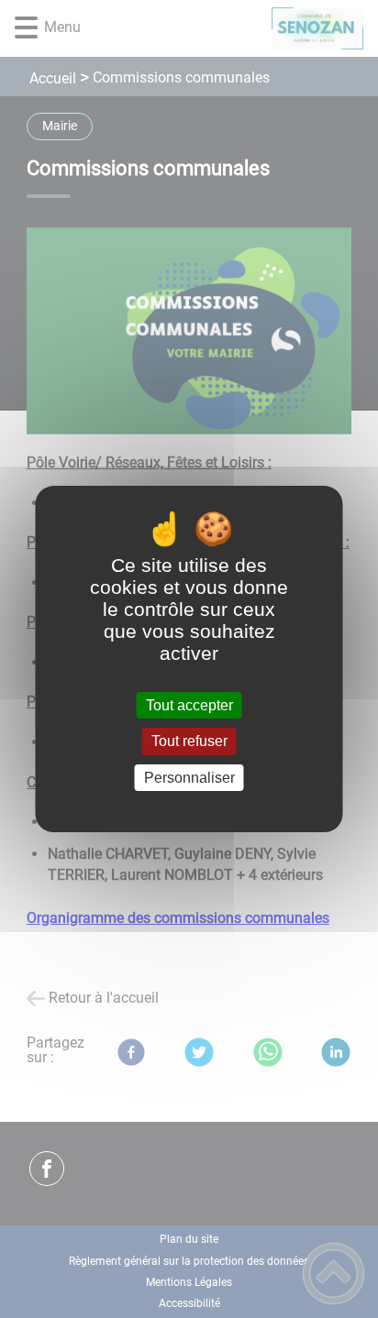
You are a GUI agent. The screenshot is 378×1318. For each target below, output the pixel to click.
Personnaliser (189, 777)
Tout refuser (189, 742)
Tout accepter (189, 705)
